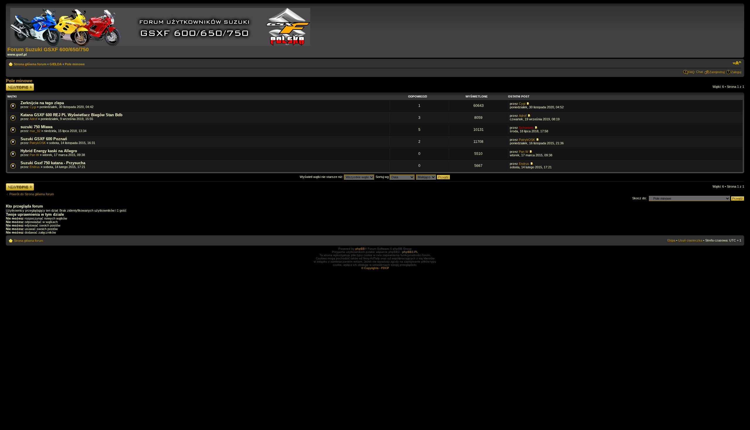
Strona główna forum (30, 64)
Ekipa (671, 240)
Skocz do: (639, 198)
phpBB (360, 248)
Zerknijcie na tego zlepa (42, 103)
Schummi (526, 127)
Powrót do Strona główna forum (31, 194)
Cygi (33, 107)
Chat (699, 71)
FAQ (691, 72)
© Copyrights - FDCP (375, 268)
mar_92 (35, 131)
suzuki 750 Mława (36, 127)
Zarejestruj (717, 72)
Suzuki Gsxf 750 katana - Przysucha (53, 163)
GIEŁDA (56, 64)
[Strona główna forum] (160, 26)
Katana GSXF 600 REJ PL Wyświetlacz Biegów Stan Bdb (71, 115)
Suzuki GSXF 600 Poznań (44, 139)
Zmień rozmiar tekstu (737, 63)
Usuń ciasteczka (690, 240)
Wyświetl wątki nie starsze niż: (322, 177)
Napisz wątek (15, 85)
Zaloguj (736, 72)
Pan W (34, 155)
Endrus (35, 167)
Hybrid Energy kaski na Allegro (49, 151)
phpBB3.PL (410, 251)
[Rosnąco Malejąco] (433, 177)
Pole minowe (75, 64)
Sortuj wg (383, 177)
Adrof (33, 119)
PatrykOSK (38, 143)
